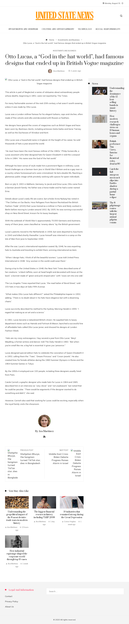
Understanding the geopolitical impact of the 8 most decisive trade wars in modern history (16, 517)
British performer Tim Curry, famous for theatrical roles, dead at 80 (115, 152)
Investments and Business (64, 51)
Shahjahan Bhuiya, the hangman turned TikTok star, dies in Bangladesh (30, 457)
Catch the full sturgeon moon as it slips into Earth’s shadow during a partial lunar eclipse (115, 183)
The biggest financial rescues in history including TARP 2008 (44, 514)
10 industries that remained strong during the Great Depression (71, 514)
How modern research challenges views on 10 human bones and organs (115, 126)
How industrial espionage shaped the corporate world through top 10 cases (16, 555)
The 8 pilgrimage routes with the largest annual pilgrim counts (115, 212)
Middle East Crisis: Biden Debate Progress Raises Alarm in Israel (58, 457)
